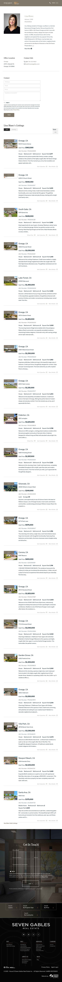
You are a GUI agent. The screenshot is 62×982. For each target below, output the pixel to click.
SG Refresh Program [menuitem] (25, 949)
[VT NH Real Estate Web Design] (54, 976)
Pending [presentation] (14, 129)
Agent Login (54, 967)
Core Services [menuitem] (39, 944)
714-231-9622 (32, 61)
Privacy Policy (45, 967)
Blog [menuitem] (38, 959)
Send (30, 883)
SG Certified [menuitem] (39, 947)
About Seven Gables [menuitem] (26, 959)
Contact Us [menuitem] (52, 946)
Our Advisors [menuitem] (25, 961)
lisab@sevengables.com (32, 64)
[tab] (7, 129)
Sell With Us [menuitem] (23, 944)
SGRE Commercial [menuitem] (40, 946)
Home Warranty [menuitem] (40, 950)
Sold (9, 140)
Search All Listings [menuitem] (11, 946)
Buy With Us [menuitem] (9, 944)
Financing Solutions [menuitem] (24, 950)
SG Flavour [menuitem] (24, 962)
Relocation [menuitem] (38, 949)
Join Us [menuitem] (51, 944)
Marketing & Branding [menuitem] (25, 947)
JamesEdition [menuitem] (23, 946)
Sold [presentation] (7, 129)
